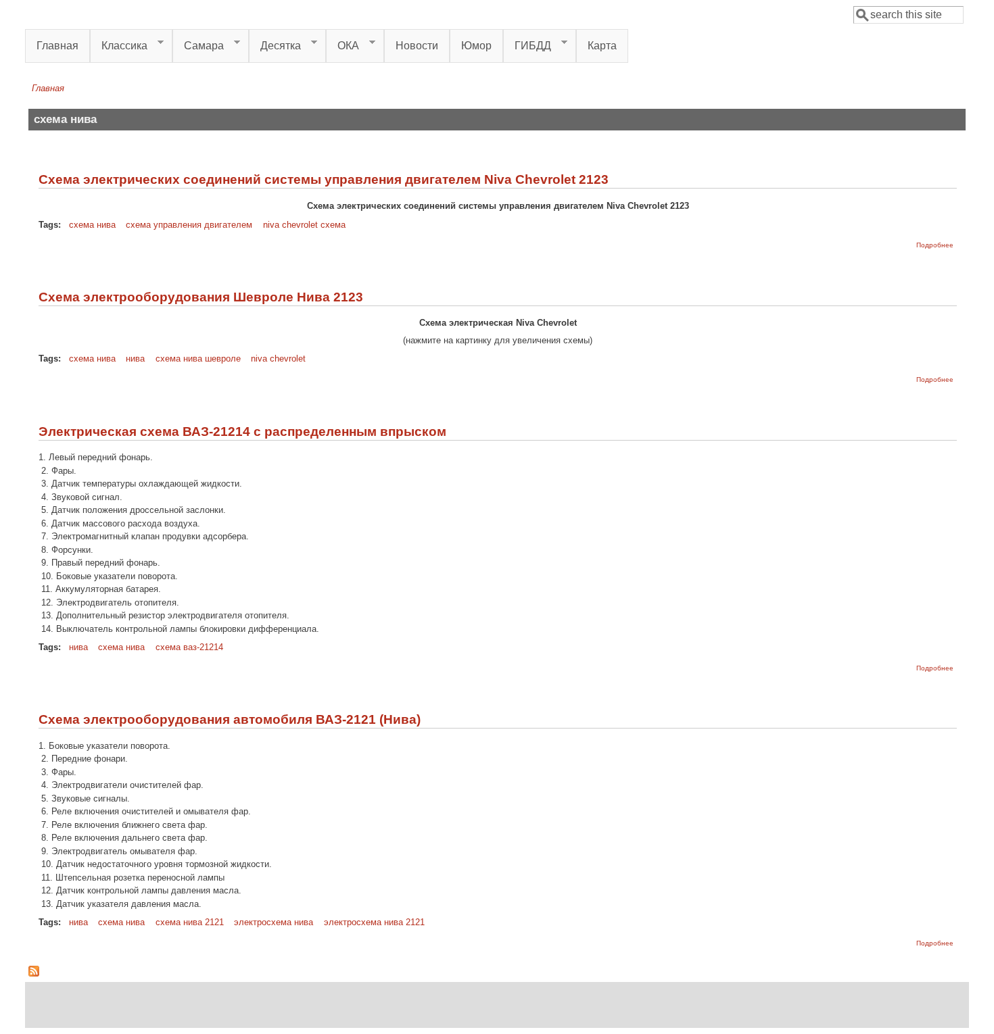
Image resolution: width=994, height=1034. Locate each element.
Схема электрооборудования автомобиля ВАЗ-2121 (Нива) (230, 719)
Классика (118, 46)
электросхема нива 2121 (374, 922)
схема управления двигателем (189, 225)
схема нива (92, 225)
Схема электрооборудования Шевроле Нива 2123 (201, 297)
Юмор (476, 45)
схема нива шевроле (198, 358)
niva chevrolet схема (304, 225)
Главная (57, 45)
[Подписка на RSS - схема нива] (33, 973)
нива (135, 358)
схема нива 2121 (190, 922)
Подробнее (934, 245)
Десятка (275, 46)
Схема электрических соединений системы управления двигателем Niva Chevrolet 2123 (324, 179)
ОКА (342, 46)
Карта (602, 45)
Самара (198, 46)
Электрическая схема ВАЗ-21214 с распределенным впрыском (242, 431)
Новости (417, 45)
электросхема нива (273, 922)
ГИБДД (527, 46)
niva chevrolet (278, 358)
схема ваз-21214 (189, 647)
